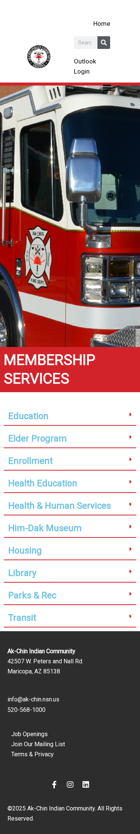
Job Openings (29, 734)
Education (28, 416)
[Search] (103, 42)
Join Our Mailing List (38, 744)
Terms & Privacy (32, 754)
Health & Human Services (59, 505)
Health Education (42, 483)
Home (101, 23)
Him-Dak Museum (45, 528)
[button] (107, 87)
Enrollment (30, 461)
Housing (25, 550)
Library (22, 573)
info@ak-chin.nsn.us (33, 699)
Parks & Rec (32, 595)
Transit (22, 618)
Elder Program (37, 438)
